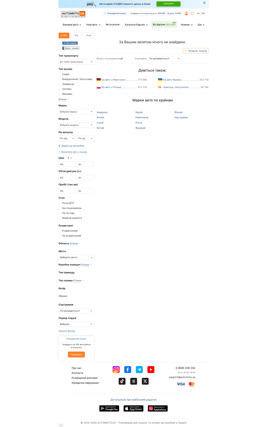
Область (64, 243)
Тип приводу (66, 272)
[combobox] (76, 62)
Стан (62, 197)
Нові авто (91, 24)
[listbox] (70, 158)
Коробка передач (69, 264)
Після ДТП (68, 203)
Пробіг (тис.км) (68, 184)
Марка (63, 105)
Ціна (61, 157)
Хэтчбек (67, 89)
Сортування (66, 304)
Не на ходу (68, 212)
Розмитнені (66, 225)
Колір (62, 288)
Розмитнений (69, 230)
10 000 (178, 13)
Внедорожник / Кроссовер (77, 79)
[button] (71, 145)
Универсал (68, 84)
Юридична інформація (85, 382)
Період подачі (67, 318)
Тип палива (66, 280)
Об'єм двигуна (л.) (70, 171)
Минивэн (67, 93)
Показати (76, 354)
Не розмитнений (71, 235)
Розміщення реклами (84, 377)
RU (203, 13)
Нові (88, 35)
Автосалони (113, 24)
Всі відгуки (164, 24)
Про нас (76, 367)
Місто (62, 251)
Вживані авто (70, 24)
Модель (64, 118)
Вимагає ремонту (72, 217)
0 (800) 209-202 (185, 367)
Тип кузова (65, 68)
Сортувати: (141, 58)
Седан (65, 74)
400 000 (161, 13)
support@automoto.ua (182, 377)
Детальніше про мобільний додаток (133, 399)
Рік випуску (66, 132)
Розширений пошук (116, 13)
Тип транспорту (68, 55)
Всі (65, 35)
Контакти (77, 372)
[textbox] (70, 257)
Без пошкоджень (71, 208)
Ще (199, 24)
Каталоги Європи (135, 24)
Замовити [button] (168, 3)
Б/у (76, 35)
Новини (185, 24)
